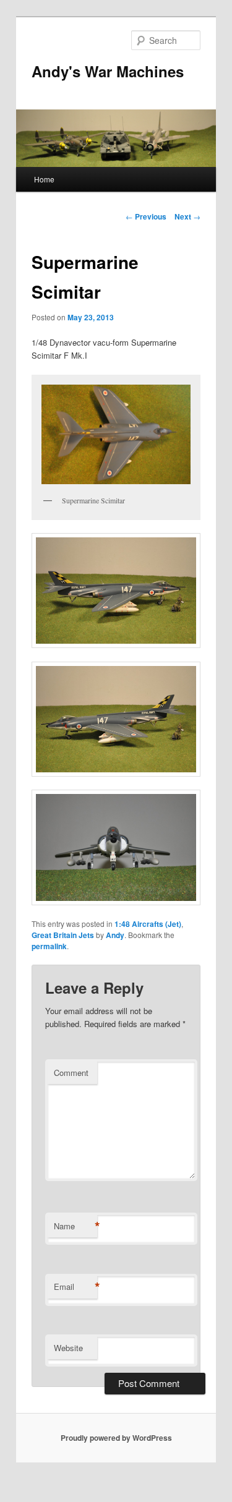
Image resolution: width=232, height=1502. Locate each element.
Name (75, 1226)
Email (75, 1287)
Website (68, 1348)
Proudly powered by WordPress (116, 1437)
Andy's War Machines (108, 71)
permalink (49, 946)
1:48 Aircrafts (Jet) (147, 923)
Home (44, 179)
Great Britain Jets (63, 935)
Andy (115, 935)
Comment (71, 1072)
